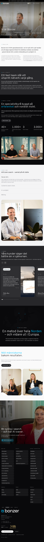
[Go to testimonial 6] (9, 299)
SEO (21, 48)
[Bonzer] (5, 3)
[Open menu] (42, 3)
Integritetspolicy (11, 534)
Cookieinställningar (20, 534)
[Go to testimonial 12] (16, 299)
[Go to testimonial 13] (18, 299)
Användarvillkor (4, 534)
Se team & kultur (5, 365)
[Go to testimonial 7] (10, 299)
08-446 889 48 (6, 521)
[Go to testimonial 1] (2, 299)
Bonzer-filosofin (29, 60)
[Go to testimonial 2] (4, 299)
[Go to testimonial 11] (15, 299)
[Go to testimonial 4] (6, 299)
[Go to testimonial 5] (7, 299)
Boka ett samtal (5, 120)
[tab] (22, 177)
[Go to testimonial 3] (5, 299)
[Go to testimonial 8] (11, 299)
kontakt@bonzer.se (7, 522)
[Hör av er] (29, 3)
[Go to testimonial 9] (13, 299)
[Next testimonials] (5, 263)
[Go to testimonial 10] (14, 299)
